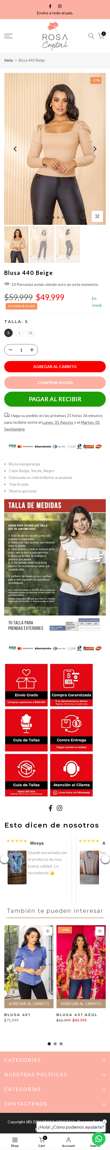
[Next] (94, 149)
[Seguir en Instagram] (60, 6)
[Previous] (15, 149)
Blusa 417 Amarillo (17, 1016)
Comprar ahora (55, 382)
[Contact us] (98, 1138)
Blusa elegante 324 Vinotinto (78, 1016)
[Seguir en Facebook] (50, 6)
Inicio (8, 60)
